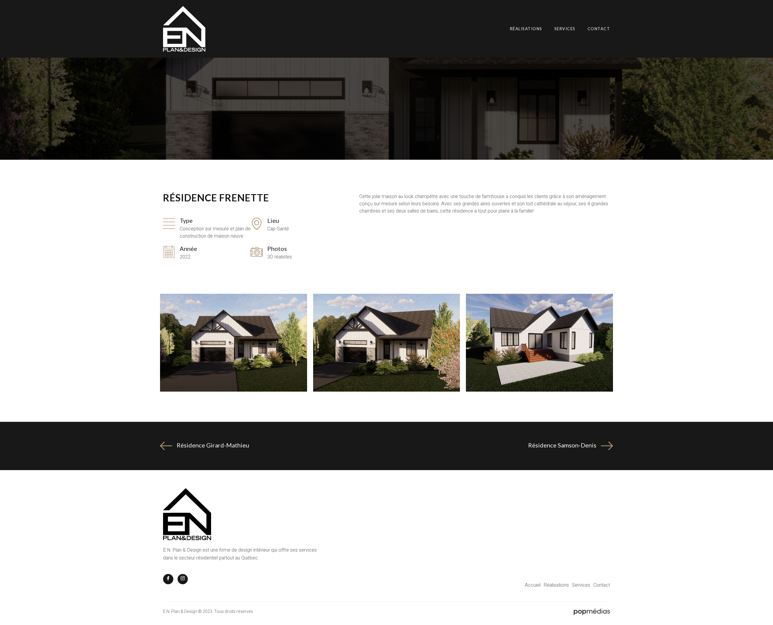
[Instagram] (183, 579)
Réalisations (526, 28)
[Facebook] (168, 579)
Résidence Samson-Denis (562, 445)
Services (565, 28)
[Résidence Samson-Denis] (607, 446)
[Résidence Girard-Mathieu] (166, 446)
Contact (599, 28)
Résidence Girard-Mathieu (213, 445)
